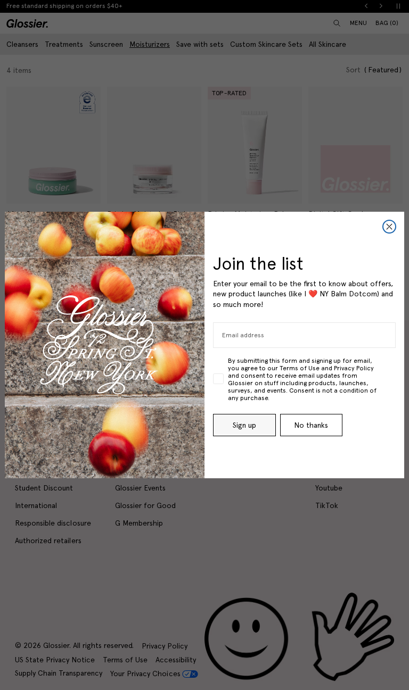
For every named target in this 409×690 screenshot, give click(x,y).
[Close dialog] (389, 226)
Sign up (244, 425)
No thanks (311, 425)
